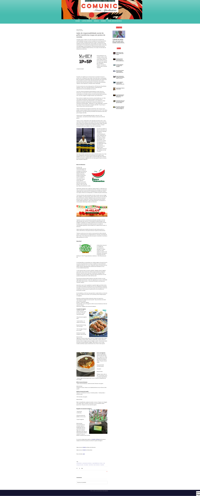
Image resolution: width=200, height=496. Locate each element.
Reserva (101, 463)
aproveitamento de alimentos (87, 463)
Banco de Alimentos (97, 464)
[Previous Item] (114, 34)
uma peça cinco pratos (79, 464)
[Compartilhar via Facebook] (76, 468)
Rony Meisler (86, 464)
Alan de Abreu (91, 464)
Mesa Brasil (102, 464)
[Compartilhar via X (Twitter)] (79, 468)
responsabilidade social (96, 463)
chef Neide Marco (79, 463)
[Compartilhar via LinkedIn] (82, 468)
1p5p (104, 463)
